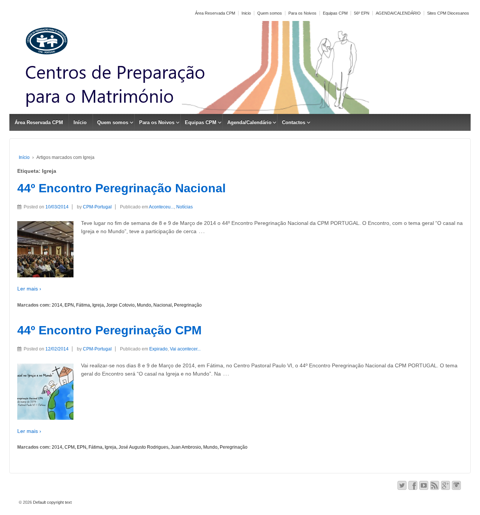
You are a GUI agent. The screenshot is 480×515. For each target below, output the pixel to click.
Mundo (144, 305)
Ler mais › (29, 289)
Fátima (83, 305)
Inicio (246, 13)
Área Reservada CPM (215, 13)
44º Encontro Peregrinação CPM (109, 330)
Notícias (184, 207)
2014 (57, 305)
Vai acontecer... (185, 349)
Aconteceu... (161, 207)
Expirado (158, 349)
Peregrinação (188, 305)
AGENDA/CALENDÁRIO (398, 13)
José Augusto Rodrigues (143, 447)
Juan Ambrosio (186, 447)
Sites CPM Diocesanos (448, 13)
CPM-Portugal (97, 207)
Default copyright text (52, 502)
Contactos (293, 122)
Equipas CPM (335, 13)
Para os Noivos (302, 13)
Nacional (162, 305)
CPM (69, 447)
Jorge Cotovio (120, 305)
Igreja (98, 305)
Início (80, 122)
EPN (69, 305)
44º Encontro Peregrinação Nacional (121, 188)
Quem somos (269, 13)
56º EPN (361, 13)
